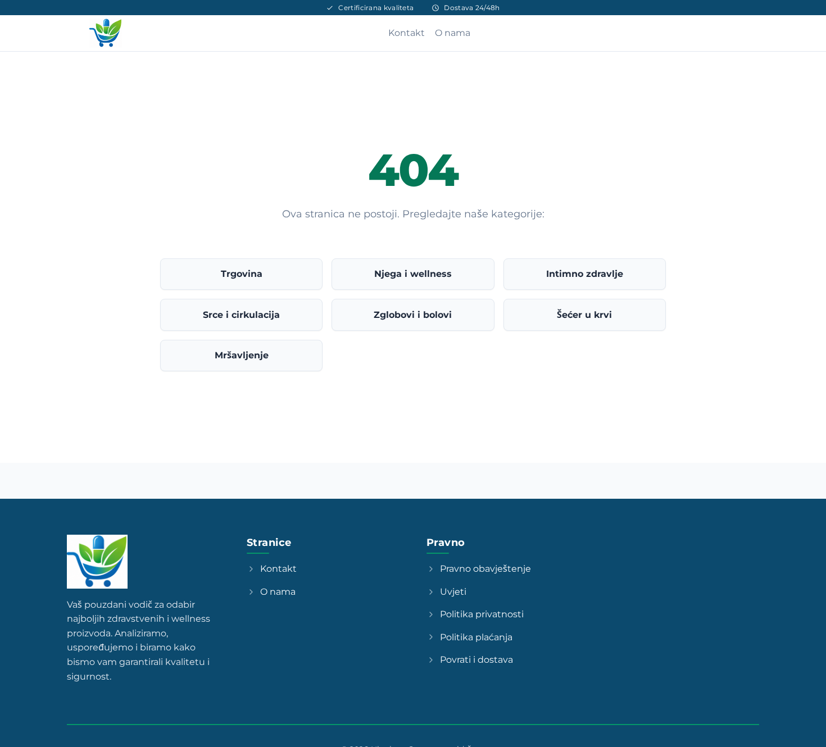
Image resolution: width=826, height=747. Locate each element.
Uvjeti (453, 591)
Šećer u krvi (584, 314)
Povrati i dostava (476, 659)
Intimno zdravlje (584, 273)
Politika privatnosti (482, 614)
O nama (452, 33)
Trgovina (241, 273)
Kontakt (406, 33)
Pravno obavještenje (485, 568)
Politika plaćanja (476, 637)
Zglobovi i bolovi (413, 314)
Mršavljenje (242, 355)
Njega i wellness (413, 273)
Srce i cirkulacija (241, 314)
